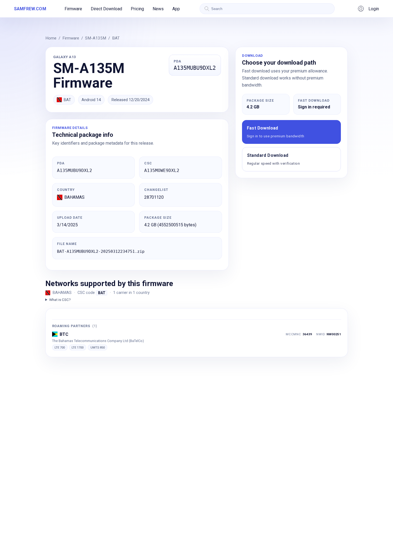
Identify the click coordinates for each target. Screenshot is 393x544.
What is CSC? (60, 299)
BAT (116, 38)
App (176, 8)
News (158, 8)
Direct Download (106, 8)
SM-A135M (95, 38)
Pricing (137, 8)
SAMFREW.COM (30, 8)
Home (50, 38)
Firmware (73, 8)
